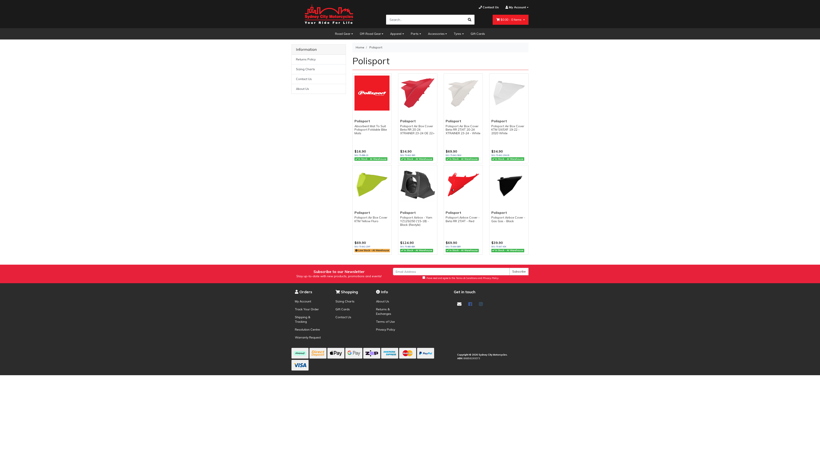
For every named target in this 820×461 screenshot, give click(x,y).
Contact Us (304, 79)
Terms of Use (385, 322)
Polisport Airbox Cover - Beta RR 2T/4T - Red (463, 219)
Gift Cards (478, 34)
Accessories (436, 34)
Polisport (362, 121)
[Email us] (459, 304)
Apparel (395, 34)
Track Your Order (307, 309)
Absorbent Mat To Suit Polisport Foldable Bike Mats (370, 129)
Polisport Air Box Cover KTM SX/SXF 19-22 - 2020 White (507, 129)
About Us (302, 89)
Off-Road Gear (370, 34)
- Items (511, 20)
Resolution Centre (307, 329)
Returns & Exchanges (383, 311)
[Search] (469, 20)
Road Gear (342, 34)
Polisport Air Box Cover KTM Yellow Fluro (370, 219)
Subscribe (519, 271)
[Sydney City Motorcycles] (328, 14)
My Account (303, 301)
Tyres (457, 34)
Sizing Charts (305, 69)
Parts (415, 34)
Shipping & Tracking (302, 319)
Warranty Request (308, 337)
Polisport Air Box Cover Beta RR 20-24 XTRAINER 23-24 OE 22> (417, 129)
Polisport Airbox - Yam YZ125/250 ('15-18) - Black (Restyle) (416, 221)
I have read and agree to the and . (462, 278)
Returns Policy (306, 59)
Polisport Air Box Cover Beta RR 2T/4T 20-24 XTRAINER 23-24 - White (463, 129)
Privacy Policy (385, 329)
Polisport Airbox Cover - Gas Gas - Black (508, 219)
